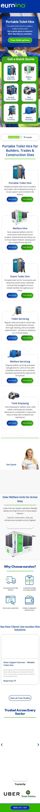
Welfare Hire (20, 228)
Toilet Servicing (20, 318)
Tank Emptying (20, 403)
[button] (1, 744)
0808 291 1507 (11, 457)
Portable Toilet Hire (20, 182)
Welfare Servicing (20, 361)
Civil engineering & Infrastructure (14, 747)
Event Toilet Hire (20, 276)
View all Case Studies (20, 698)
